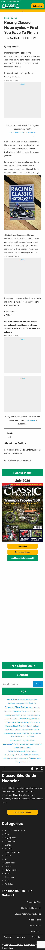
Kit (6, 859)
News (6, 18)
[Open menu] (22, 10)
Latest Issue (10, 862)
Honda (38, 722)
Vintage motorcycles (22, 762)
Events (8, 845)
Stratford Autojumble (11, 755)
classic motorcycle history (11, 719)
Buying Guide (10, 837)
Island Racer (35, 726)
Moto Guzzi (24, 737)
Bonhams (14, 699)
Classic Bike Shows (19, 712)
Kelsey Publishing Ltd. (13, 944)
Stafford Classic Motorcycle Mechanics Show (22, 751)
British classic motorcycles (16, 703)
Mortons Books (15, 737)
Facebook (20, 722)
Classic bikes (8, 711)
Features (8, 848)
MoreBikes (25, 733)
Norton (32, 740)
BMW (8, 699)
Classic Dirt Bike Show (33, 711)
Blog (7, 834)
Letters (19, 733)
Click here (31, 420)
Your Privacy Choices (22, 812)
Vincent (39, 758)
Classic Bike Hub (34, 708)
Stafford (22, 744)
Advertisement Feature (15, 830)
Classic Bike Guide (16, 707)
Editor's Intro (10, 722)
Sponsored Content (11, 744)
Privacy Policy (30, 944)
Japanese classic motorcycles (24, 729)
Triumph (32, 758)
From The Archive (12, 852)
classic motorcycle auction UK (13, 715)
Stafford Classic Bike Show (34, 744)
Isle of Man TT (9, 729)
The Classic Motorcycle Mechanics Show (15, 758)
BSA (26, 703)
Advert (22, 83)
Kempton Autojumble (10, 733)
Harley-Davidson (29, 722)
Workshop (9, 884)
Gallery (8, 855)
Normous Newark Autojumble (19, 740)
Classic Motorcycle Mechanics (30, 719)
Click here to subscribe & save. (22, 132)
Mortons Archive (35, 733)
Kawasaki (36, 729)
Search (38, 684)
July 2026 (22, 480)
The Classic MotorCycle (31, 755)
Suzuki (20, 755)
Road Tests (9, 877)
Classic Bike (32, 703)
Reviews (13, 18)
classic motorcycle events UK (31, 715)
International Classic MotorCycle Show (17, 726)
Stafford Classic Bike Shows (22, 747)
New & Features (11, 870)
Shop (7, 880)
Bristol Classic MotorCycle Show (27, 699)
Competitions (10, 841)
